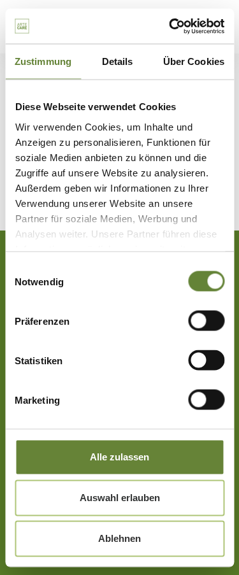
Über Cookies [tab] (193, 61)
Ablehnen (119, 538)
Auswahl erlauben (120, 497)
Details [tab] (117, 61)
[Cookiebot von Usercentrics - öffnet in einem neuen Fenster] (170, 26)
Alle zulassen (119, 456)
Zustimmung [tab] (43, 61)
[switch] (206, 321)
